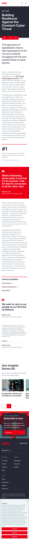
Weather (4, 485)
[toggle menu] (26, 3)
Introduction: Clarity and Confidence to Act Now (12, 394)
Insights (16, 467)
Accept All (14, 536)
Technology (5, 482)
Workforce (5, 489)
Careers (4, 464)
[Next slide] (9, 406)
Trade (3, 479)
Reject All (14, 532)
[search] (22, 3)
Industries (17, 464)
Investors (4, 467)
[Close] (27, 501)
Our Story (5, 461)
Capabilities (17, 461)
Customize (14, 529)
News (3, 470)
